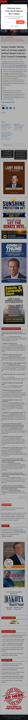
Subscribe (20, 22)
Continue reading (14, 26)
